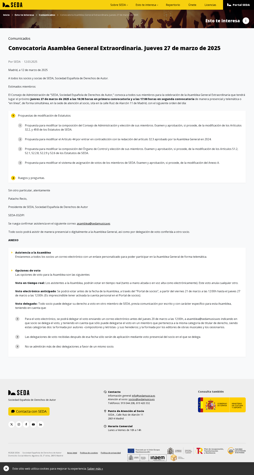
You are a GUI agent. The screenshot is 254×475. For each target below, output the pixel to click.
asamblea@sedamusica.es (93, 223)
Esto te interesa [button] (146, 5)
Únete (192, 5)
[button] (238, 5)
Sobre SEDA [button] (118, 5)
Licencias (210, 5)
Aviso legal (72, 452)
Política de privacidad (111, 452)
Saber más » (95, 469)
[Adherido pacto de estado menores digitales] (177, 457)
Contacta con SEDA (31, 411)
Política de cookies (89, 452)
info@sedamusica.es (143, 395)
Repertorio (173, 5)
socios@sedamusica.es (142, 399)
